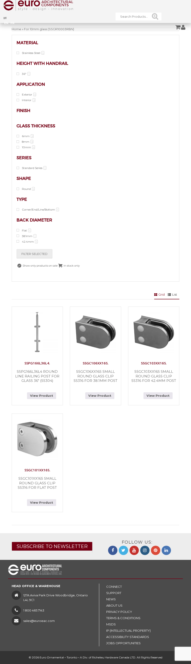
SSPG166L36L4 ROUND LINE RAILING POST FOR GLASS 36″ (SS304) (37, 376)
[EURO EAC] (38, 5)
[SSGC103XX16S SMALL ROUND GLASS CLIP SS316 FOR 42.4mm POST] (153, 332)
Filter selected (34, 254)
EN (6, 23)
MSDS (111, 624)
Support (113, 593)
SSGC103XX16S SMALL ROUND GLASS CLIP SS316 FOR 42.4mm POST (153, 376)
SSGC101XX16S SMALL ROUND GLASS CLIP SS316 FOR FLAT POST (37, 483)
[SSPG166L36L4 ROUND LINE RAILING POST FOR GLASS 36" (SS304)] (37, 332)
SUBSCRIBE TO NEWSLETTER (52, 546)
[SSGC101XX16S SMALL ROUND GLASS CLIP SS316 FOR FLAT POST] (37, 439)
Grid (161, 294)
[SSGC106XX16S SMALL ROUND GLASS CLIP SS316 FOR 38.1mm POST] (95, 332)
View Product (41, 395)
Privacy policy (119, 612)
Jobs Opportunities (123, 643)
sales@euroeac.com (39, 621)
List (174, 294)
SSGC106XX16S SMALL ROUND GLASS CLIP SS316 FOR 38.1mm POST (95, 376)
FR (12, 23)
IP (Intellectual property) (128, 630)
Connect (114, 586)
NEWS (111, 599)
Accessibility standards (127, 637)
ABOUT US (114, 605)
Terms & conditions (123, 618)
